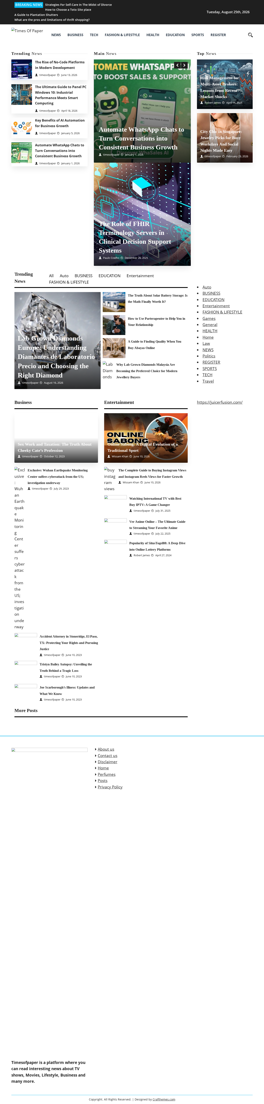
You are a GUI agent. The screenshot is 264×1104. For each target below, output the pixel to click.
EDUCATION (175, 35)
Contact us (107, 755)
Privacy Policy (110, 787)
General (210, 325)
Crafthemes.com (164, 1099)
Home (208, 337)
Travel (208, 381)
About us (106, 749)
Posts (102, 780)
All (51, 275)
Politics (209, 356)
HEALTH (152, 35)
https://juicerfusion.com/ (220, 402)
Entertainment (140, 275)
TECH (94, 35)
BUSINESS (75, 35)
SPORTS (197, 35)
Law (206, 343)
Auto (64, 275)
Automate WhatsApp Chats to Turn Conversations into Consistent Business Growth (59, 150)
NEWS (56, 35)
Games (209, 318)
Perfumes (107, 774)
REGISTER (218, 35)
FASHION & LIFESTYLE (122, 35)
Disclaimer (107, 761)
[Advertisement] (142, 94)
